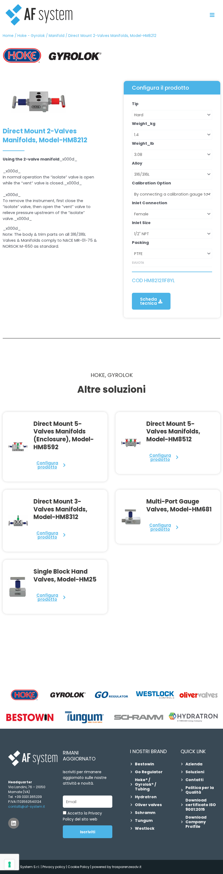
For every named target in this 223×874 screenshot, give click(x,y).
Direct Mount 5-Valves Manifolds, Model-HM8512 (173, 432)
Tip (135, 103)
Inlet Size (141, 222)
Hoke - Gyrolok (31, 35)
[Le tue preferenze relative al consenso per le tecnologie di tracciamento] (9, 864)
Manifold (56, 35)
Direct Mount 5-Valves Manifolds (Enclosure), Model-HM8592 (63, 435)
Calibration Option (151, 183)
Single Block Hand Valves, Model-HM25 (65, 575)
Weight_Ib (143, 143)
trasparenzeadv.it (126, 866)
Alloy (137, 163)
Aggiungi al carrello (137, 274)
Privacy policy (53, 866)
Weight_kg (143, 123)
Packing (140, 242)
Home (8, 35)
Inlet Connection (149, 203)
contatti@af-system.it (26, 806)
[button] (151, 301)
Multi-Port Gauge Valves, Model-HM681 (179, 505)
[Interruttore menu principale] (212, 15)
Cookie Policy (79, 866)
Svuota (138, 263)
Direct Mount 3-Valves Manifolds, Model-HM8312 (60, 509)
